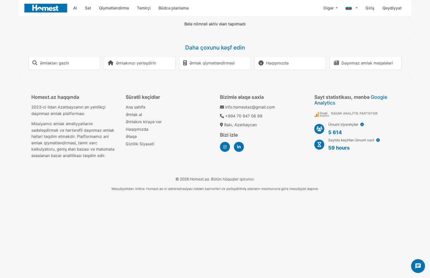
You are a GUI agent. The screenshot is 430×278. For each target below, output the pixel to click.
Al (75, 7)
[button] (352, 8)
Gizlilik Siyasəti (140, 143)
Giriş (370, 7)
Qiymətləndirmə (114, 7)
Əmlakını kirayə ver (144, 121)
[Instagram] (225, 147)
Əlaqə (131, 136)
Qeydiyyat (392, 7)
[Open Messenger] (418, 266)
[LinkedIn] (239, 147)
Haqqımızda (137, 129)
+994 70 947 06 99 (243, 115)
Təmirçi (144, 7)
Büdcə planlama (174, 7)
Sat (88, 7)
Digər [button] (329, 7)
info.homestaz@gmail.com (250, 107)
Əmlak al (134, 114)
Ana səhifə (135, 107)
